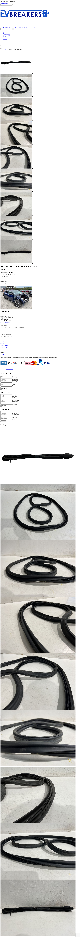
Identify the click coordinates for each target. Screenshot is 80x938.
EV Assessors (29, 27)
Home (1, 27)
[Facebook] (7, 3)
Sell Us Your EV (17, 27)
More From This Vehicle (5, 322)
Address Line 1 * (15, 381)
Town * (13, 384)
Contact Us (34, 27)
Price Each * (14, 396)
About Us (5, 27)
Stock (5, 49)
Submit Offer (3, 405)
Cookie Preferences (4, 349)
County (13, 385)
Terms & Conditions (4, 345)
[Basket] (1, 26)
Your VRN (14, 417)
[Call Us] (1, 3)
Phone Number (15, 401)
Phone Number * (15, 380)
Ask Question (3, 421)
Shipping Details (10, 27)
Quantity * (14, 395)
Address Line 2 (15, 383)
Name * (13, 376)
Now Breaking (23, 27)
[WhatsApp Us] (3, 3)
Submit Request (4, 388)
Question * (14, 419)
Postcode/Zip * (15, 387)
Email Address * (15, 379)
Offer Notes (14, 404)
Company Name (15, 377)
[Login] (2, 24)
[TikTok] (5, 3)
